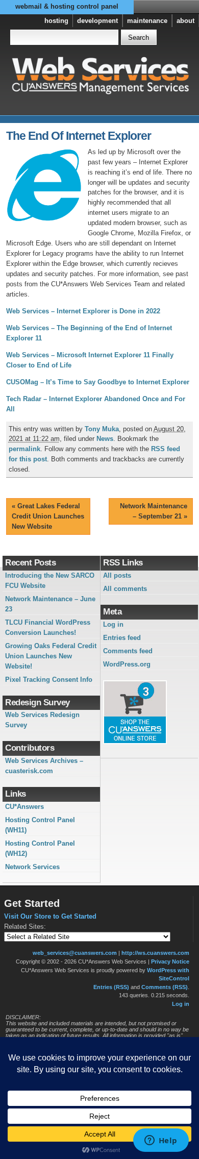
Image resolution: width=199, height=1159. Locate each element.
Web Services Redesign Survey (42, 720)
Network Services (32, 867)
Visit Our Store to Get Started (50, 916)
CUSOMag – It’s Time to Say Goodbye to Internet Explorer (97, 382)
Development (97, 20)
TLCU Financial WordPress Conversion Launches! (47, 627)
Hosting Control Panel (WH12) (40, 848)
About (185, 20)
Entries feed (122, 638)
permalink (24, 449)
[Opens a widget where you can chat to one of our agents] (161, 1141)
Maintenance (147, 20)
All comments (125, 589)
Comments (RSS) (164, 987)
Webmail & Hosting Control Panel (66, 6)
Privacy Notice (170, 961)
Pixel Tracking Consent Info (48, 679)
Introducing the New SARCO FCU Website (49, 580)
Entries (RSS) (111, 987)
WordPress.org (127, 664)
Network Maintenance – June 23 (50, 604)
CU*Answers (24, 806)
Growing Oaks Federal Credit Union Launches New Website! (50, 656)
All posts (117, 575)
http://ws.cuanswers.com (155, 953)
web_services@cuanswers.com (75, 953)
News (104, 438)
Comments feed (128, 651)
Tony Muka (102, 429)
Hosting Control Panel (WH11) (40, 825)
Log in (113, 624)
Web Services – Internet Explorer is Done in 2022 (83, 311)
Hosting (56, 20)
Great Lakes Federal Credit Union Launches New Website (48, 516)
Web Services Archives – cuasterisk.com (44, 766)
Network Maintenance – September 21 (153, 511)
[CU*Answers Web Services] (99, 75)
